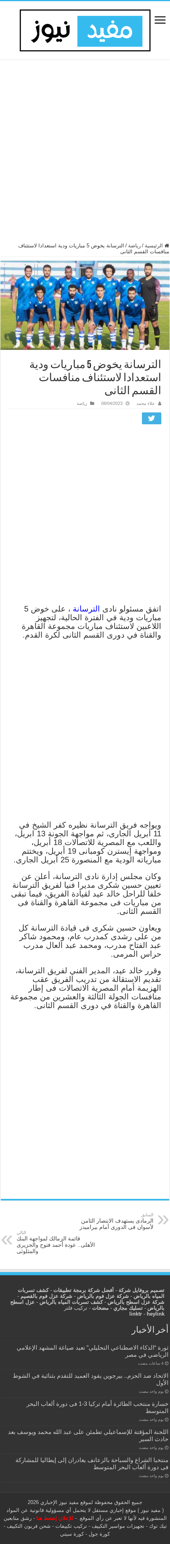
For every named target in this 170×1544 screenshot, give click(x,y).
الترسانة (85, 608)
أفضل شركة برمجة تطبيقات (83, 1290)
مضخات (100, 1308)
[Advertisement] (85, 154)
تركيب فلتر (75, 1308)
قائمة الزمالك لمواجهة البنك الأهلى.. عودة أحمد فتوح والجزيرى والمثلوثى (56, 1242)
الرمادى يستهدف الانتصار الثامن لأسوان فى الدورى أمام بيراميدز (116, 1221)
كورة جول (98, 1534)
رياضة (134, 246)
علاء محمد (145, 403)
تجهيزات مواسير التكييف (118, 1526)
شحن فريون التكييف (29, 1526)
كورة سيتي (72, 1534)
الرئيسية (154, 246)
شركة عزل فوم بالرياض (103, 1296)
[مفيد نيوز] (85, 28)
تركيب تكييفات (71, 1526)
